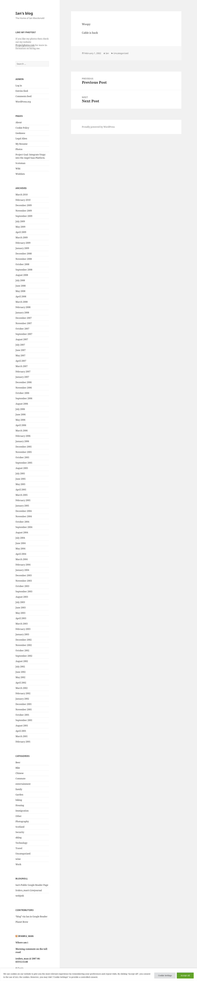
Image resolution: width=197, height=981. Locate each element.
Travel (19, 848)
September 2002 (24, 655)
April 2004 (21, 553)
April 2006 (21, 425)
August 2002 (22, 661)
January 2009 (22, 248)
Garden (19, 794)
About (19, 122)
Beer (18, 762)
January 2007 (22, 376)
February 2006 (23, 435)
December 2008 (24, 253)
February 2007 (23, 371)
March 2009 (22, 237)
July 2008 (20, 280)
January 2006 (22, 441)
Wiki (18, 168)
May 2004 (20, 548)
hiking (19, 800)
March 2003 (22, 623)
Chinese (20, 773)
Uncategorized (23, 853)
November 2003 (24, 580)
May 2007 (20, 355)
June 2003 (21, 607)
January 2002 (22, 698)
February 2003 (23, 629)
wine (18, 859)
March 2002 (22, 688)
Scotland (20, 826)
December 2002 (24, 639)
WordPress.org (23, 101)
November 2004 (24, 516)
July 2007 (20, 344)
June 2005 (21, 478)
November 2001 (24, 709)
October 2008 (22, 264)
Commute (20, 778)
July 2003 (20, 602)
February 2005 (23, 500)
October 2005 (22, 457)
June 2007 (21, 350)
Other (19, 816)
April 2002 (21, 682)
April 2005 (21, 489)
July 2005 (20, 473)
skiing (19, 837)
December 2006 (24, 382)
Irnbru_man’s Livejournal (29, 890)
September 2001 (24, 720)
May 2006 (20, 419)
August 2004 (22, 532)
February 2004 (23, 564)
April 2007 (21, 360)
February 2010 (23, 199)
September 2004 (24, 527)
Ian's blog (24, 13)
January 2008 (22, 312)
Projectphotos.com (25, 45)
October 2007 (22, 328)
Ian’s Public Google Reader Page (32, 885)
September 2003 (24, 591)
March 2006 (22, 430)
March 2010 (22, 194)
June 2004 (21, 543)
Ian (107, 53)
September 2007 (24, 334)
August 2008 (22, 275)
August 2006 (22, 403)
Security (20, 832)
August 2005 (22, 468)
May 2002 (20, 677)
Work (18, 864)
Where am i (22, 942)
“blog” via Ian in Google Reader (31, 916)
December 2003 (24, 575)
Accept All (185, 975)
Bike (18, 767)
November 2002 (24, 645)
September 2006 (24, 398)
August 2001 (22, 725)
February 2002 (23, 693)
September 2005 (24, 462)
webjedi (20, 895)
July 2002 (20, 666)
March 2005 (22, 494)
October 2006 (22, 393)
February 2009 (23, 242)
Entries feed (22, 90)
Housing (20, 805)
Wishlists (20, 173)
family (19, 789)
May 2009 (20, 226)
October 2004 (22, 521)
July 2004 (20, 537)
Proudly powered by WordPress (98, 126)
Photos (19, 149)
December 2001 (24, 704)
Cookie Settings (165, 975)
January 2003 (22, 634)
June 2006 (21, 414)
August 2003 (22, 596)
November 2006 (24, 387)
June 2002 (21, 671)
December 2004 (24, 511)
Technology (21, 842)
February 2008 (23, 307)
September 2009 (24, 216)
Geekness (20, 133)
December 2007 (24, 317)
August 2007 (22, 339)
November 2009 (24, 210)
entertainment (23, 783)
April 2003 (21, 618)
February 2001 (23, 741)
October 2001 (22, 714)
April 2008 (21, 296)
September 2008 (24, 269)
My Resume (21, 143)
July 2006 (20, 409)
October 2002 (22, 650)
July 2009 (20, 221)
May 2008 (20, 291)
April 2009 (21, 232)
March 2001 (22, 736)
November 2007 (24, 323)
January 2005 (22, 505)
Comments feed (23, 96)
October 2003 (22, 586)
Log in (19, 85)
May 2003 (20, 612)
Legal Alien (21, 138)
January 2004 (22, 570)
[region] (98, 974)
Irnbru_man (26, 936)
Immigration (22, 810)
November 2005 (24, 452)
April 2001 (21, 730)
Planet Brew (22, 921)
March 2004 (22, 559)
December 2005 (24, 446)
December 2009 (24, 205)
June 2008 (21, 285)
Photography (22, 821)
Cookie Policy (22, 127)
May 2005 (20, 484)
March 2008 (22, 301)
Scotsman (20, 163)
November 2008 (24, 258)
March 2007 (22, 366)
